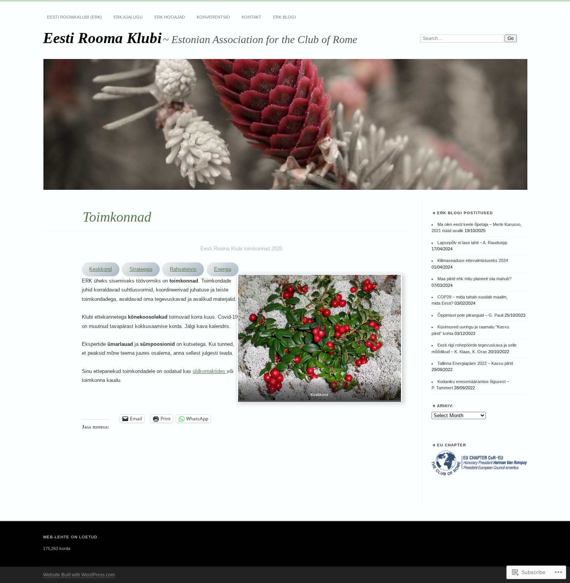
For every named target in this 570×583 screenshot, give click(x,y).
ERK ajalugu (128, 17)
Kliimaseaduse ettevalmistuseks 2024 (472, 260)
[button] (319, 339)
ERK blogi (284, 17)
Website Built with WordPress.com (79, 575)
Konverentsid (213, 17)
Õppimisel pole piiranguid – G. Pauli (470, 315)
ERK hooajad (169, 17)
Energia (222, 269)
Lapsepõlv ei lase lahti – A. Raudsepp (472, 242)
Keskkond (100, 269)
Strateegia (141, 269)
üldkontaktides (210, 371)
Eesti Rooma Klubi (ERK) (74, 17)
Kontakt (251, 17)
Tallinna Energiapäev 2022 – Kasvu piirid (475, 363)
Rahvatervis (183, 269)
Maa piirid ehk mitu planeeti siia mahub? (474, 278)
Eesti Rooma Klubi (102, 37)
